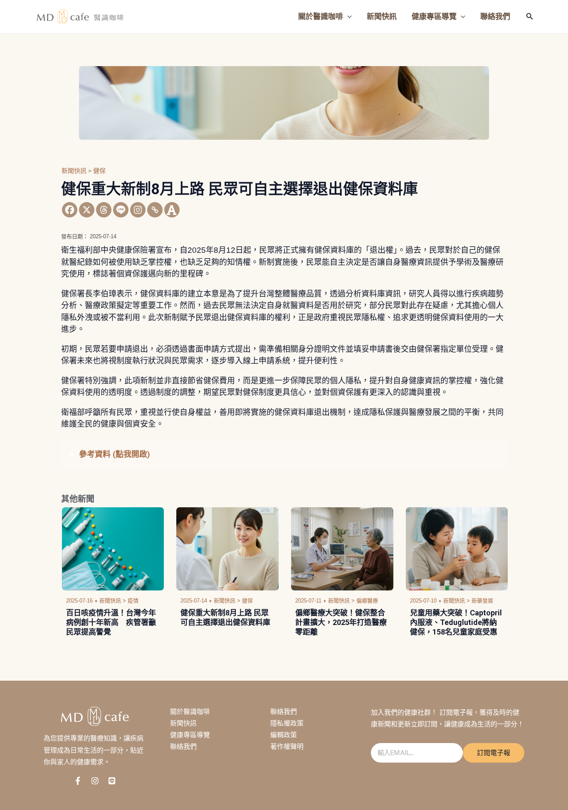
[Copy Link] (155, 209)
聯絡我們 (183, 746)
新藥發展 (482, 601)
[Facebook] (69, 209)
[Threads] (103, 209)
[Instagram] (138, 209)
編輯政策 (283, 735)
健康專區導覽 (190, 735)
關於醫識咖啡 (190, 711)
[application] (347, 16)
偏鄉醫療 (367, 601)
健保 (99, 171)
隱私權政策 (287, 723)
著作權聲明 (287, 746)
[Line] (120, 209)
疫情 (133, 601)
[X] (86, 209)
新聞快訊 (183, 723)
